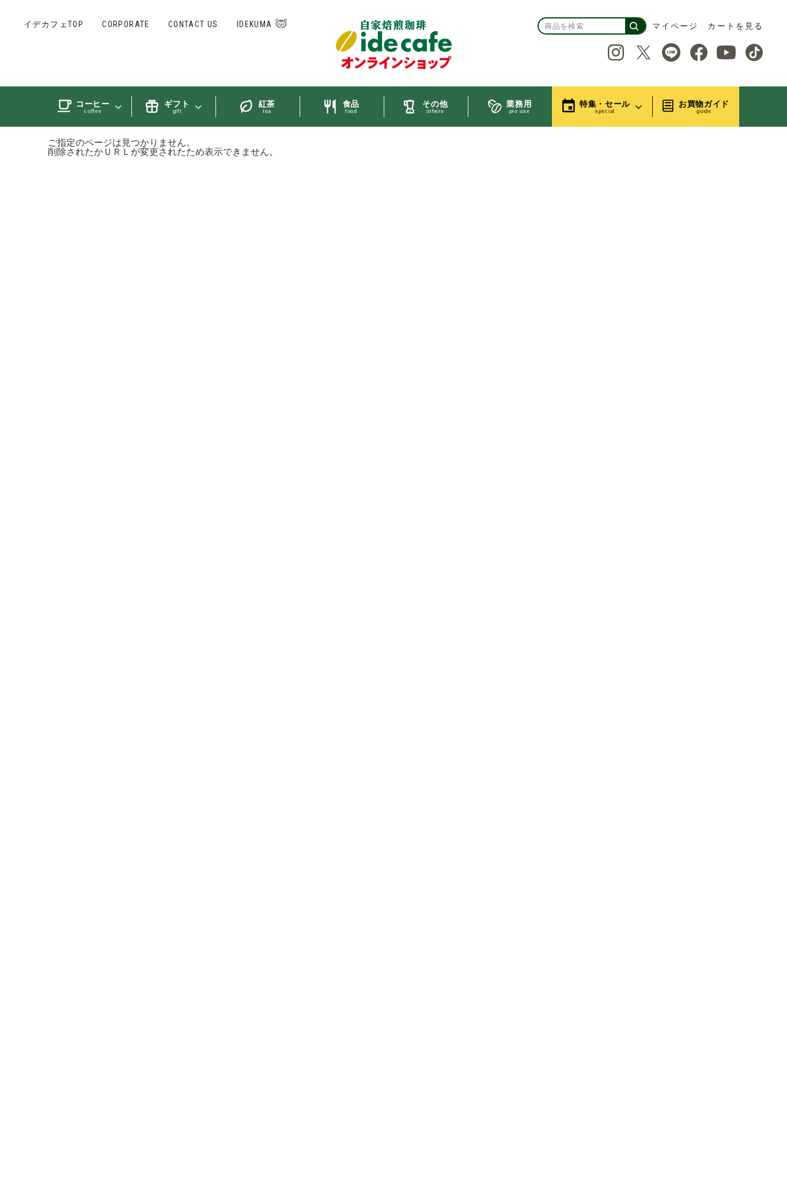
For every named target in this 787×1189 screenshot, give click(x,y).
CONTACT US (193, 24)
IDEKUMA (255, 24)
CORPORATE (126, 24)
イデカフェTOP (54, 24)
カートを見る (735, 26)
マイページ (675, 26)
